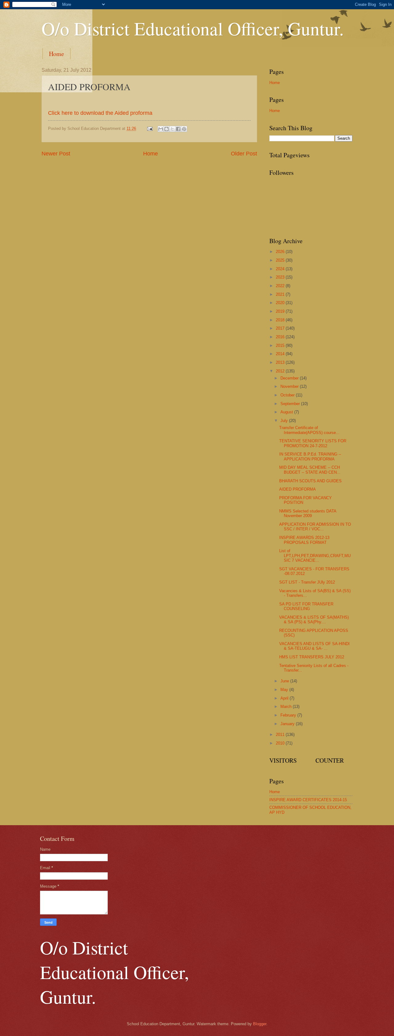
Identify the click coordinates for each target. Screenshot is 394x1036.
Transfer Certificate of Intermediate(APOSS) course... (309, 430)
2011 (281, 734)
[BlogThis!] (166, 129)
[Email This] (161, 129)
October (288, 395)
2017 (281, 328)
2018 (281, 320)
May (284, 689)
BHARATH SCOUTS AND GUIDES (310, 481)
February (288, 715)
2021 (281, 294)
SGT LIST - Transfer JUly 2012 (307, 582)
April (285, 698)
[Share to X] (172, 129)
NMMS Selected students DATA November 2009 (307, 513)
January (288, 723)
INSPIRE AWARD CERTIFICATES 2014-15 (308, 799)
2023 (281, 277)
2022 (281, 285)
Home (56, 54)
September (290, 403)
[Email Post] (149, 128)
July (284, 420)
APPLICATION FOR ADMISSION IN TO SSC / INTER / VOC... (315, 526)
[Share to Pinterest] (184, 129)
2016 (281, 337)
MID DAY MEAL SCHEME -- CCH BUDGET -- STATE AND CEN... (309, 469)
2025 (281, 260)
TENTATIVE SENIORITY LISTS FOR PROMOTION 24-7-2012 (312, 443)
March (286, 706)
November (290, 386)
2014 (281, 353)
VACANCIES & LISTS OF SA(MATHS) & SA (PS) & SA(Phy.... (314, 619)
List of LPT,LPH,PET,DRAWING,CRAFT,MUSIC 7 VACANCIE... (315, 555)
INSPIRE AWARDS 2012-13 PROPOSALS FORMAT (304, 539)
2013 (281, 362)
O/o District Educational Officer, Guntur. (193, 28)
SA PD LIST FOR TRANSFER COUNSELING (306, 606)
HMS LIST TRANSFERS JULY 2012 (311, 657)
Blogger (259, 1024)
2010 (281, 743)
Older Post (244, 154)
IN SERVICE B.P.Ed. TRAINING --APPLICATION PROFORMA (310, 456)
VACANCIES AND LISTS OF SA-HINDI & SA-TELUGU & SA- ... (314, 646)
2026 (281, 251)
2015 (281, 345)
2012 (281, 371)
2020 (281, 302)
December (290, 378)
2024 (281, 269)
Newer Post (56, 154)
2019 (281, 311)
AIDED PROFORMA (297, 489)
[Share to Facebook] (178, 129)
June (285, 681)
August (287, 412)
